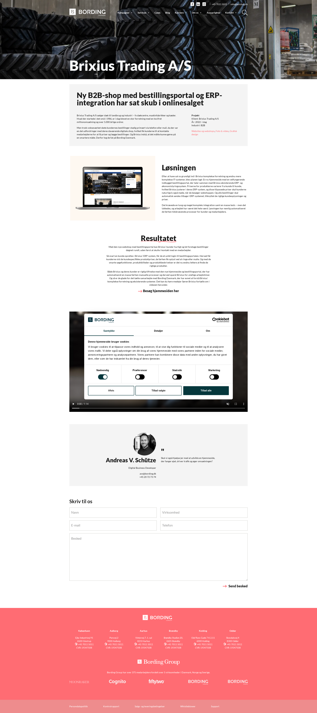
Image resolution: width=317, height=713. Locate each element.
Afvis (111, 390)
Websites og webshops (203, 131)
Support (215, 706)
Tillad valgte (158, 390)
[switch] (140, 377)
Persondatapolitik (78, 706)
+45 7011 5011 (219, 4)
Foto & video (222, 131)
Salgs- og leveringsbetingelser (150, 706)
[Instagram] (204, 4)
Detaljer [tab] (158, 331)
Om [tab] (208, 331)
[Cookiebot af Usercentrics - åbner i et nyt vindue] (214, 319)
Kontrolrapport (111, 706)
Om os (195, 12)
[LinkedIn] (198, 4)
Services (142, 12)
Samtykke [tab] (109, 331)
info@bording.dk (239, 4)
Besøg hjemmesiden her (161, 291)
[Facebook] (192, 4)
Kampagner (123, 12)
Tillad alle (206, 390)
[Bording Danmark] (87, 12)
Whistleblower (187, 706)
